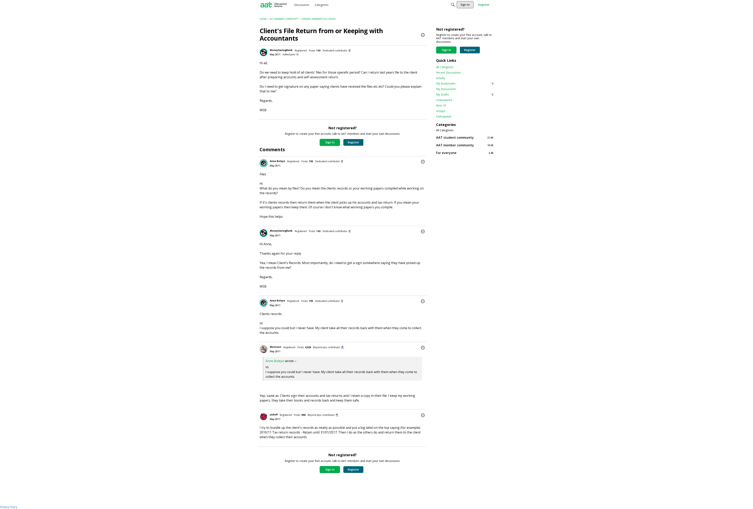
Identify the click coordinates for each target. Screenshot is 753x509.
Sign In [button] (330, 142)
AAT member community (464, 145)
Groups (440, 111)
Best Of (441, 105)
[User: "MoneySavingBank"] (263, 52)
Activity (440, 78)
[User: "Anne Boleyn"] (263, 163)
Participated (443, 116)
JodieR (274, 414)
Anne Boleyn (277, 161)
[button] (422, 35)
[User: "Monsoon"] (263, 349)
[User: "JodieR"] (263, 417)
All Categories (445, 67)
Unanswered (444, 100)
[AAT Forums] (273, 5)
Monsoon (275, 347)
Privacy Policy (8, 507)
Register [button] (353, 142)
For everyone (464, 153)
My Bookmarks (464, 83)
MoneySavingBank (281, 50)
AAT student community (464, 137)
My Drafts (464, 94)
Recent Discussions (448, 72)
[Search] (452, 4)
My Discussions (446, 89)
